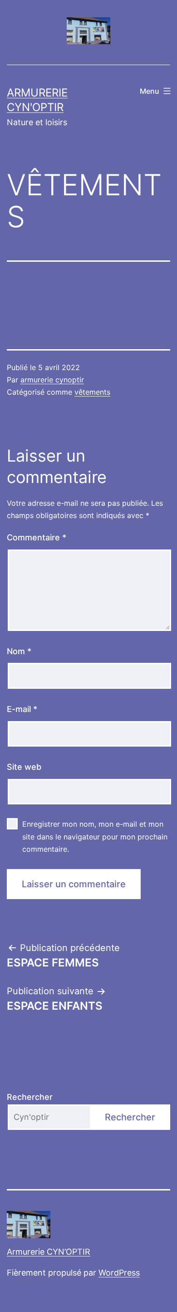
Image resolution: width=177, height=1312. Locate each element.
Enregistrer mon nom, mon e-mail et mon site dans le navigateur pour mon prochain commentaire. (94, 836)
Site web (24, 767)
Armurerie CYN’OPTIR (48, 1251)
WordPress (119, 1272)
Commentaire (36, 537)
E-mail (22, 709)
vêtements (92, 392)
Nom (19, 651)
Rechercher (30, 1097)
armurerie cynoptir (52, 379)
